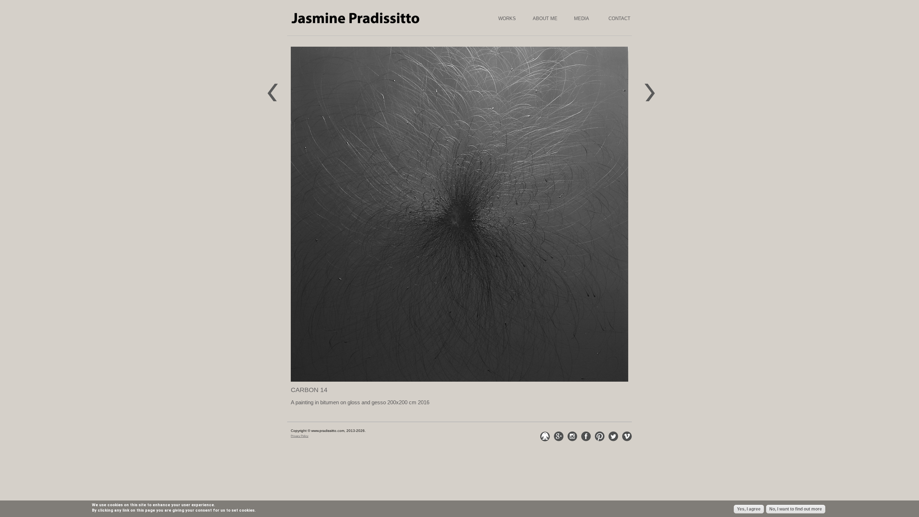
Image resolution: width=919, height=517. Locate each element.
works (507, 18)
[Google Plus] (559, 436)
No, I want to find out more (795, 509)
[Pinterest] (599, 436)
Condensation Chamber (655, 88)
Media (581, 18)
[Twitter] (613, 436)
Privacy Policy (299, 436)
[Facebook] (586, 436)
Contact (619, 18)
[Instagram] (572, 436)
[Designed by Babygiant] (545, 436)
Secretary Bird (275, 88)
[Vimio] (627, 436)
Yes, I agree (749, 509)
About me (545, 18)
